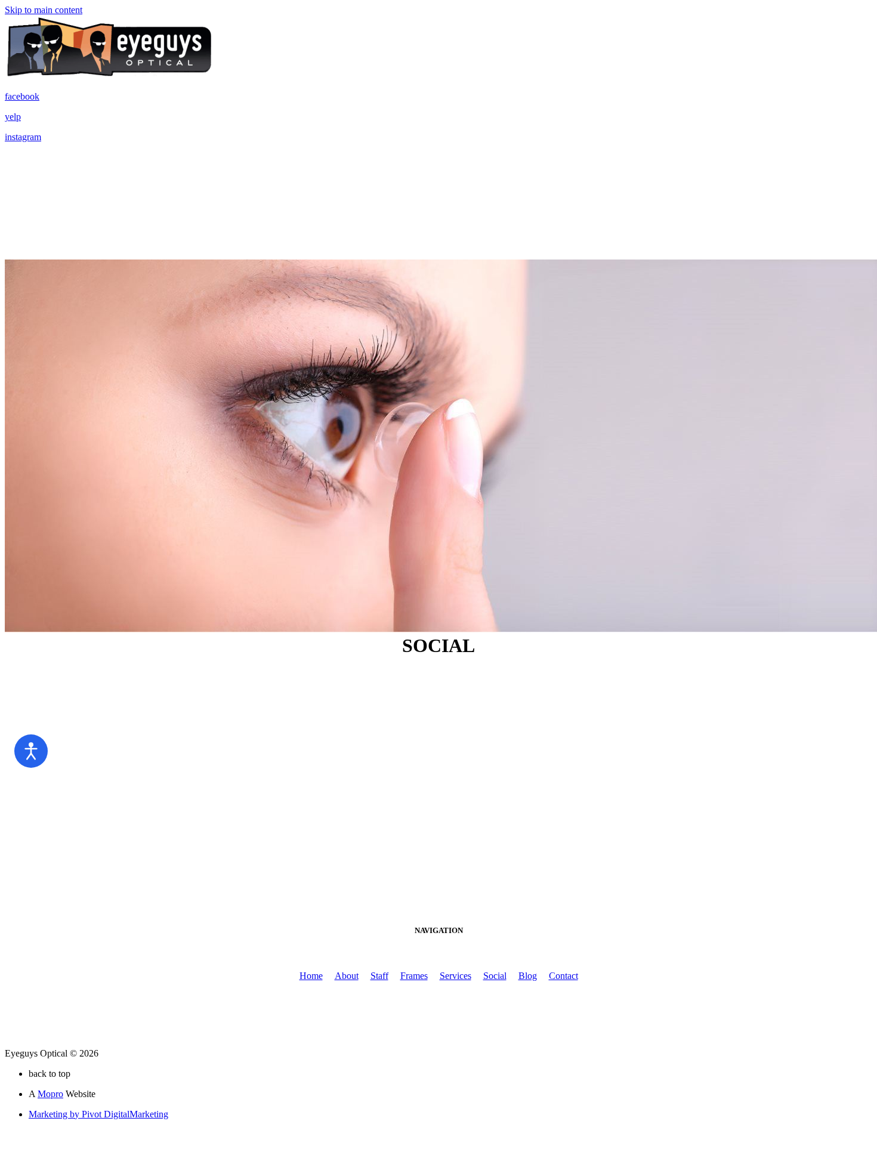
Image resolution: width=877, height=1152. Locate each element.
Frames (414, 976)
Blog (527, 976)
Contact (563, 976)
